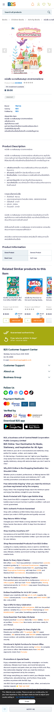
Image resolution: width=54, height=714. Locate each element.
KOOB (39, 570)
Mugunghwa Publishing (16, 570)
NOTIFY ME (31, 709)
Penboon (10, 568)
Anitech (35, 620)
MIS (32, 568)
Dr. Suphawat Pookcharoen (29, 565)
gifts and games (28, 607)
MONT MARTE (42, 597)
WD (13, 634)
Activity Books (34, 19)
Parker (28, 582)
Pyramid (24, 597)
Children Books (17, 19)
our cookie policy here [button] (25, 697)
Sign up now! (24, 686)
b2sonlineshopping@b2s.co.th (20, 360)
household (20, 620)
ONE (38, 649)
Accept (27, 701)
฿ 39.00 (9, 90)
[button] (4, 50)
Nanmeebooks (20, 573)
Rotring (45, 582)
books (14, 563)
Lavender (46, 563)
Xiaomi (46, 620)
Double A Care (18, 622)
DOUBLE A (24, 585)
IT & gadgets (28, 632)
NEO (37, 632)
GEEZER (32, 634)
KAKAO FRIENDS (27, 610)
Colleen (6, 597)
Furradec (24, 652)
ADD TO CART (16, 321)
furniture (37, 647)
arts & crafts (32, 595)
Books (4, 19)
